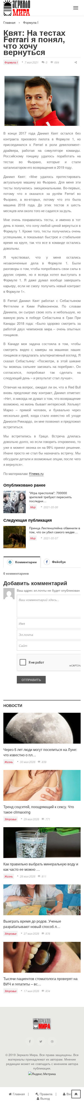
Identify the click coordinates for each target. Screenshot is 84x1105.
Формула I (30, 22)
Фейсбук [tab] (58, 561)
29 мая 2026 (31, 819)
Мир (33, 507)
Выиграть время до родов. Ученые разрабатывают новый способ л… (32, 924)
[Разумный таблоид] (20, 8)
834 (47, 991)
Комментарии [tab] (25, 562)
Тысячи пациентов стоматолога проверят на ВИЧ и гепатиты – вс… (40, 981)
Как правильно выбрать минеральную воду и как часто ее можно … (40, 866)
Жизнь (8, 762)
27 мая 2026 (31, 933)
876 (47, 933)
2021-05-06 (51, 507)
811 (44, 876)
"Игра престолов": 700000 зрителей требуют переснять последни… (50, 497)
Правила (46, 1094)
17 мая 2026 (31, 991)
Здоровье (10, 819)
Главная (9, 22)
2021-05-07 (51, 538)
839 (44, 762)
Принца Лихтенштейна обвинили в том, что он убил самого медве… (54, 530)
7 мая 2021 (32, 62)
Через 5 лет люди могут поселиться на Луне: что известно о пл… (40, 752)
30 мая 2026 (27, 762)
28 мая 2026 (27, 876)
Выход (45, 1098)
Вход (70, 1094)
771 (47, 819)
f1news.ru (36, 473)
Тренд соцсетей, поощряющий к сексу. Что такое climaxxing (38, 809)
